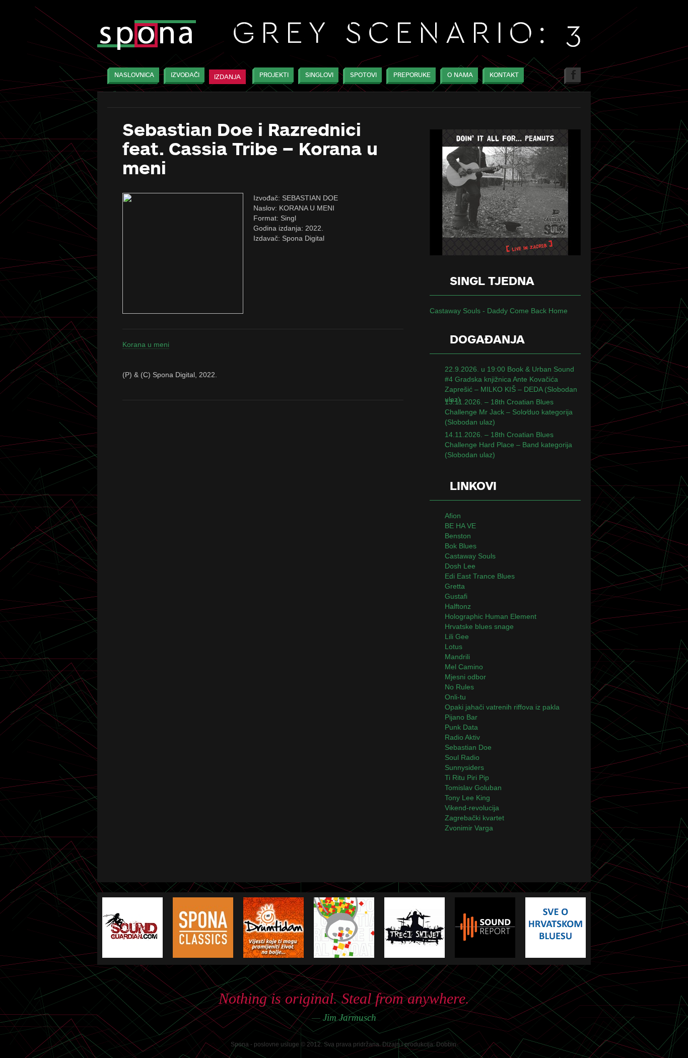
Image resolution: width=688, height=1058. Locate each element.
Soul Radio (462, 757)
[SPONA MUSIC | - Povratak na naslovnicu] (146, 36)
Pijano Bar (461, 717)
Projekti (274, 75)
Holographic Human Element (490, 616)
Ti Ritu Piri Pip (467, 777)
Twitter (549, 75)
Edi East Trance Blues (480, 576)
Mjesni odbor (465, 677)
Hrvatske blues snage (479, 626)
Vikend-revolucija (472, 808)
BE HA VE (460, 526)
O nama (460, 75)
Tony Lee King (467, 798)
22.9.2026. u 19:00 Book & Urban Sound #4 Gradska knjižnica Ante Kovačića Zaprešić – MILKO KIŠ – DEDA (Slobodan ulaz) (511, 384)
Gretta (455, 586)
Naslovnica (134, 75)
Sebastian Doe (468, 747)
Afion (453, 516)
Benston (458, 536)
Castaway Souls (470, 556)
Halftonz (458, 606)
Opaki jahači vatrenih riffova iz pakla (502, 707)
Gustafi (456, 596)
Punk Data (461, 727)
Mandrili (457, 657)
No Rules (459, 687)
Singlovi (319, 75)
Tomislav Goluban (473, 788)
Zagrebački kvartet (474, 818)
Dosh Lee (460, 566)
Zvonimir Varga (469, 828)
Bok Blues (460, 546)
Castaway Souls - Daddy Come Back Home (499, 311)
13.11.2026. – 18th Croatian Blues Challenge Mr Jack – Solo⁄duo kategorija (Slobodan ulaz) (509, 412)
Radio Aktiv (462, 737)
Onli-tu (455, 697)
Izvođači (185, 75)
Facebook (572, 75)
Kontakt (504, 75)
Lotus (453, 647)
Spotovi (363, 75)
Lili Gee (457, 636)
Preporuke (412, 75)
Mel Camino (464, 667)
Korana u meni (145, 344)
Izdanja (227, 77)
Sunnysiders (464, 767)
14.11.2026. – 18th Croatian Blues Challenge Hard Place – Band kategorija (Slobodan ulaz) (508, 445)
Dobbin (446, 1044)
